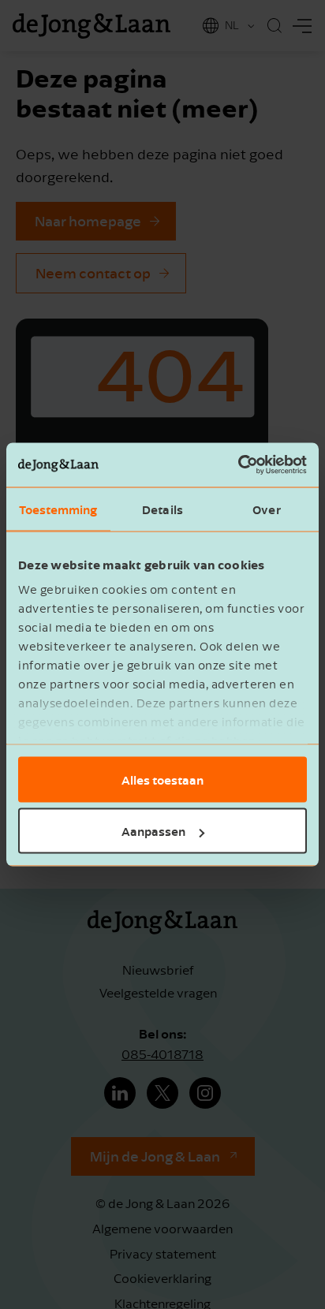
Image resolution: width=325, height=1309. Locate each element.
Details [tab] (162, 509)
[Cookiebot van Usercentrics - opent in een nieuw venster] (238, 465)
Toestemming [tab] (58, 509)
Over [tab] (266, 509)
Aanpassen (153, 831)
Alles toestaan (162, 779)
